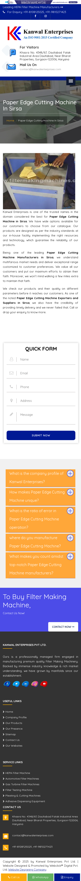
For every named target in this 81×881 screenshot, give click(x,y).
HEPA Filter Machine (17, 773)
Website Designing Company (27, 869)
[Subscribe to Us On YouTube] (44, 683)
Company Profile (16, 717)
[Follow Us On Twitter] (16, 683)
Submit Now (41, 435)
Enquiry (68, 877)
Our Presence (13, 728)
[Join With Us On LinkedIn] (25, 683)
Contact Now (62, 627)
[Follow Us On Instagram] (45, 16)
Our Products (13, 723)
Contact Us (12, 740)
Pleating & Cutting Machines (22, 795)
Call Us (15, 877)
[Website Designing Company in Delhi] (40, 2)
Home (10, 120)
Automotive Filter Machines (22, 778)
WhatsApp (42, 877)
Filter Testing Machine (18, 790)
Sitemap (10, 734)
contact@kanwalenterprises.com (40, 69)
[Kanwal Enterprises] (40, 33)
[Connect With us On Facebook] (35, 16)
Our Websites (13, 745)
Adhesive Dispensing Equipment (25, 801)
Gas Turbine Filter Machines (22, 784)
